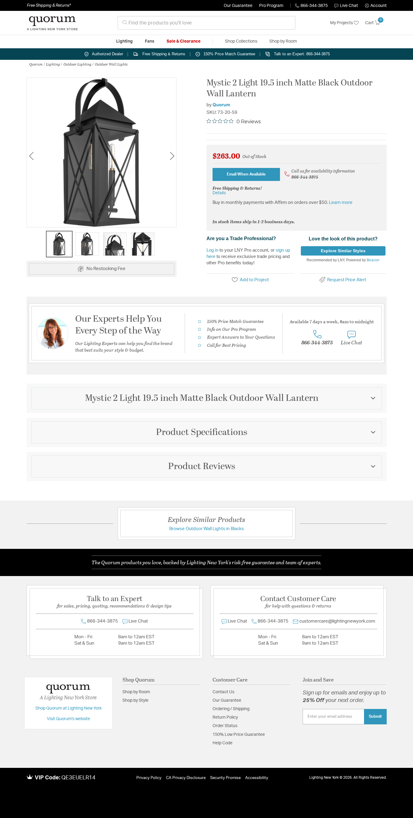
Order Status (225, 726)
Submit (375, 716)
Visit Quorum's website (68, 719)
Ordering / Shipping (231, 709)
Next (172, 156)
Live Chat (349, 6)
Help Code (223, 743)
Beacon (373, 260)
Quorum (36, 64)
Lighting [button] (124, 41)
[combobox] (206, 23)
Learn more (341, 202)
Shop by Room (136, 692)
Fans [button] (149, 41)
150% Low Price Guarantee (239, 735)
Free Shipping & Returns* (49, 5)
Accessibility (256, 778)
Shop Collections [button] (241, 41)
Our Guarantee (238, 6)
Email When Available (246, 174)
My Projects (342, 23)
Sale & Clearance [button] (183, 41)
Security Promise (225, 778)
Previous (31, 156)
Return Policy (225, 717)
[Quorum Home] (52, 23)
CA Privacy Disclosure (186, 778)
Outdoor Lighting (77, 64)
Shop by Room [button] (283, 41)
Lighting (53, 64)
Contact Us (223, 692)
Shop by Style (135, 700)
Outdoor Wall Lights (111, 64)
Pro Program (271, 6)
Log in (212, 250)
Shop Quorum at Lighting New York (68, 708)
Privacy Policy (148, 778)
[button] (376, 6)
